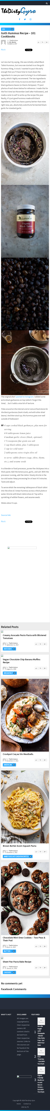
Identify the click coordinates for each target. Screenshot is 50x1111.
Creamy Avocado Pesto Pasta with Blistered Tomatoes (24, 637)
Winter (14, 42)
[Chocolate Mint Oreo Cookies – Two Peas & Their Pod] (25, 898)
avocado (8, 649)
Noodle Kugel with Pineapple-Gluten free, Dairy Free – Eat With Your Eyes (41, 1035)
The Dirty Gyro (30, 1100)
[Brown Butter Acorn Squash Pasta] (25, 807)
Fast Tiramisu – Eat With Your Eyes (41, 1060)
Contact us (27, 1104)
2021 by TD (25, 1107)
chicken (7, 972)
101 (3, 29)
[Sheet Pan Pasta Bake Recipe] (2, 958)
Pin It (3, 49)
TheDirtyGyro (13, 40)
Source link (6, 515)
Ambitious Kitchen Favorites (16, 856)
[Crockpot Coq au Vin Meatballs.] (25, 715)
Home (19, 1104)
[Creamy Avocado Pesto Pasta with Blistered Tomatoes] (2, 631)
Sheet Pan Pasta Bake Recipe (17, 961)
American (8, 764)
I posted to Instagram (24, 396)
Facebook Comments (13, 989)
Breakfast (8, 673)
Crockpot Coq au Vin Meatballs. (18, 754)
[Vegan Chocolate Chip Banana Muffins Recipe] (2, 656)
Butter (7, 951)
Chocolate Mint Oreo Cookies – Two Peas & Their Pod (24, 939)
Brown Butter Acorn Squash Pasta (19, 845)
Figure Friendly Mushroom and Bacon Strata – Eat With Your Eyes (41, 1083)
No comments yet (11, 983)
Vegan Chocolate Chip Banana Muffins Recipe (21, 661)
